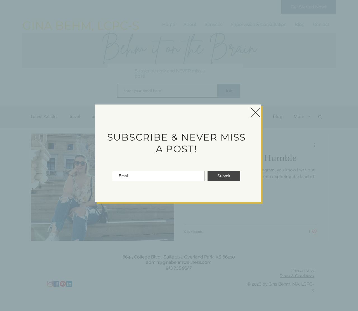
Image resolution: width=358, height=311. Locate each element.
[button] (255, 112)
